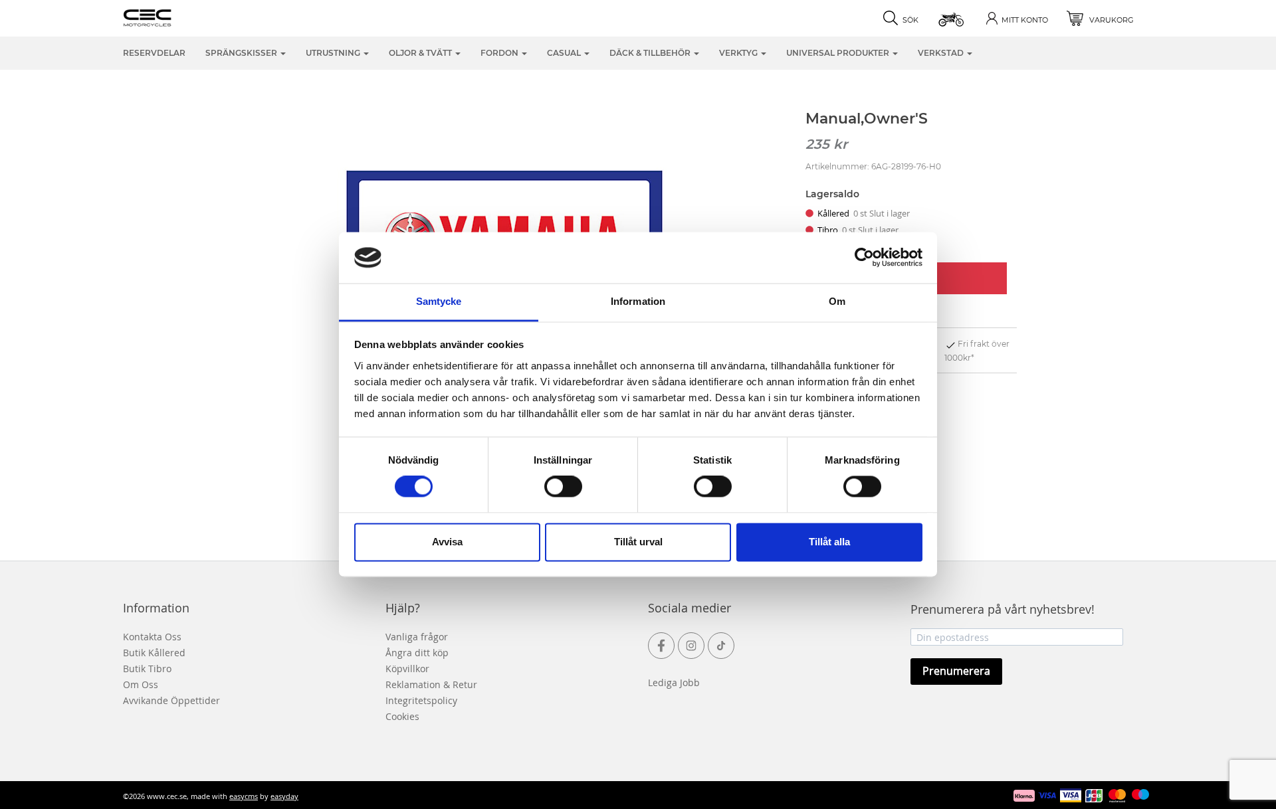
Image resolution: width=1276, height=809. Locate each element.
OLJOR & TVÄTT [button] (421, 53)
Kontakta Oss (152, 636)
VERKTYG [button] (739, 53)
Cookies (402, 716)
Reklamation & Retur (431, 684)
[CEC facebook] (661, 645)
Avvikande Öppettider (171, 700)
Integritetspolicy (421, 700)
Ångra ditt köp (417, 652)
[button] (952, 18)
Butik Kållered (154, 652)
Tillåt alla (829, 541)
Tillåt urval (638, 541)
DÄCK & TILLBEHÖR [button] (650, 53)
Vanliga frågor (416, 636)
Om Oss (140, 684)
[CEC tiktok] (721, 645)
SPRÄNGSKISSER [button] (242, 53)
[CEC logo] (168, 16)
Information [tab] (638, 301)
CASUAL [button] (565, 53)
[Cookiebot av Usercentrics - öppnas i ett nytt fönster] (864, 258)
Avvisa (447, 541)
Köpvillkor (407, 668)
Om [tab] (837, 301)
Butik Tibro (147, 668)
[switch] (563, 486)
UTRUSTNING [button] (334, 53)
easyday (284, 796)
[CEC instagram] (691, 645)
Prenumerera (956, 671)
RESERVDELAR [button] (154, 53)
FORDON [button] (500, 53)
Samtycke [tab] (439, 301)
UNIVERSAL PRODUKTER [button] (838, 53)
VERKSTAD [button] (942, 53)
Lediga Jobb (674, 682)
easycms (243, 796)
